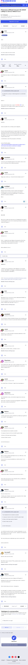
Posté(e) (9, 32)
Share (7, 627)
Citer (5, 59)
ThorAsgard (5, 14)
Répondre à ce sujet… (8, 620)
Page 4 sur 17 (14, 26)
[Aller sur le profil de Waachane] (2, 361)
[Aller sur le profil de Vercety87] (2, 553)
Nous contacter (22, 660)
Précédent (5, 26)
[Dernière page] (26, 26)
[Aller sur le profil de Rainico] (2, 412)
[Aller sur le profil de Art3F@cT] (2, 187)
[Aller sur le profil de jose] (2, 32)
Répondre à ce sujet (14, 21)
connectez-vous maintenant (17, 614)
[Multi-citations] (2, 59)
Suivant (23, 26)
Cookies (14, 661)
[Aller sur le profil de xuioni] (2, 71)
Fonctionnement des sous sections (10, 644)
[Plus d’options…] (25, 32)
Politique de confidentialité (12, 660)
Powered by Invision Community (14, 663)
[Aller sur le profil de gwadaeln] (2, 158)
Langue (3, 660)
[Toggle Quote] (3, 90)
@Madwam (4, 35)
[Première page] (2, 26)
